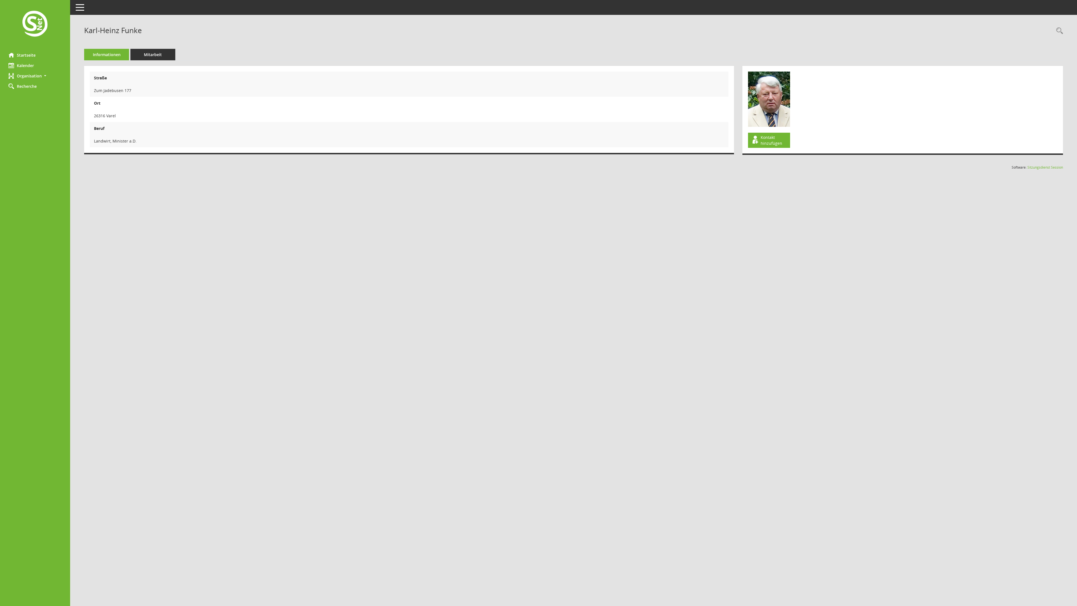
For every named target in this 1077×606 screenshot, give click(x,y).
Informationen (107, 54)
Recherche (27, 86)
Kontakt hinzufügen (771, 140)
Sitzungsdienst (1045, 167)
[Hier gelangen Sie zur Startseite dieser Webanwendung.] (35, 24)
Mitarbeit (153, 54)
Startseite (26, 55)
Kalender (25, 65)
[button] (35, 76)
